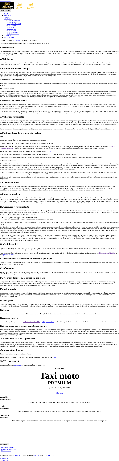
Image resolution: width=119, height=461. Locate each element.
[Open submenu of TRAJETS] (11, 19)
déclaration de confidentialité (106, 253)
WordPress (51, 455)
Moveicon (36, 455)
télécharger (17, 365)
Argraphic (18, 455)
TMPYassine (16, 40)
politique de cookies (9, 254)
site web (50, 151)
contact (55, 357)
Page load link (4, 458)
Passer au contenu (5, 1)
